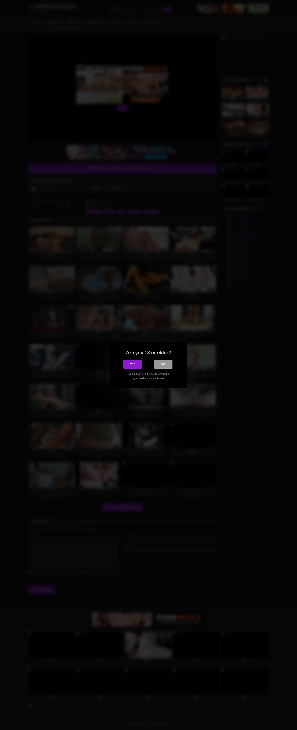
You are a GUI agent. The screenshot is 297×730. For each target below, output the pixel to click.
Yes (132, 364)
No (163, 364)
